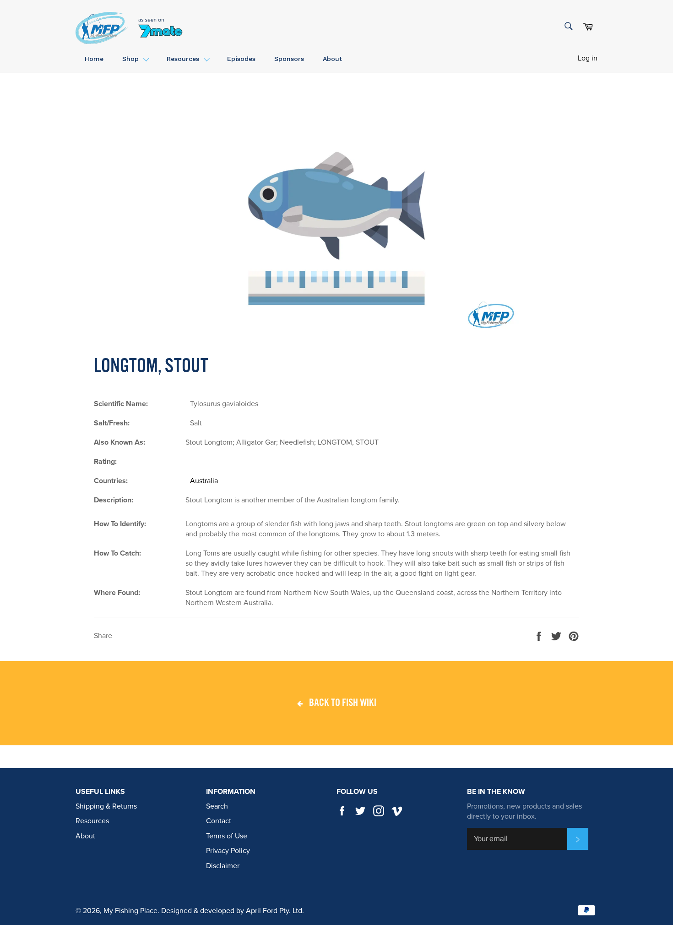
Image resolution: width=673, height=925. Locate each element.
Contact (218, 821)
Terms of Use (226, 836)
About (85, 836)
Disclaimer (222, 865)
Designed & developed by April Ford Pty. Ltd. (232, 910)
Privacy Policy (228, 850)
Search (217, 806)
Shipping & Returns (106, 806)
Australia (204, 480)
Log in (587, 58)
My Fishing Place (130, 910)
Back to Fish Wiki (341, 703)
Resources (92, 821)
